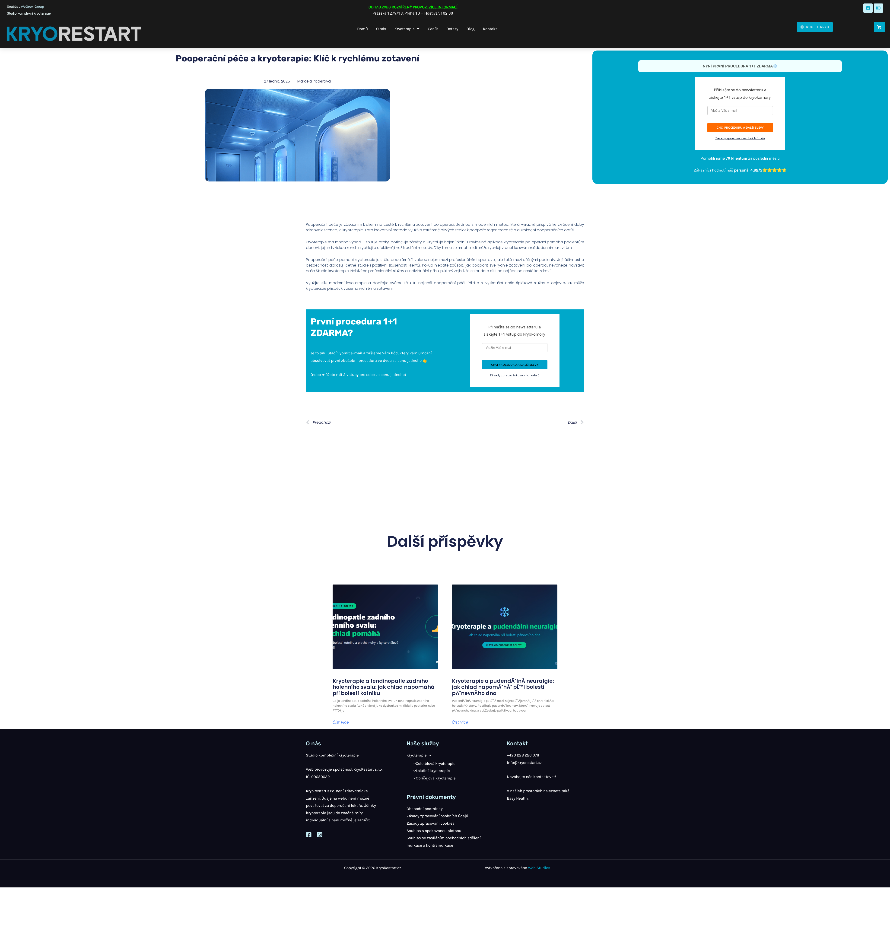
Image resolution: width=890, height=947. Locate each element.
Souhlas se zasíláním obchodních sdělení (444, 838)
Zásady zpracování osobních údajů (740, 138)
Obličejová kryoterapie (436, 778)
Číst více (341, 722)
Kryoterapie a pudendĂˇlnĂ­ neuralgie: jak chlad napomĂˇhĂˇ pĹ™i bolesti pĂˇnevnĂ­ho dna (503, 687)
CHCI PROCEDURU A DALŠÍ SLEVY (740, 127)
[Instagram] (320, 835)
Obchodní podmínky (425, 808)
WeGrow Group (32, 6)
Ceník (433, 28)
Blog (471, 28)
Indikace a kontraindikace (430, 845)
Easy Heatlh (517, 798)
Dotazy (452, 28)
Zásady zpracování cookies (431, 823)
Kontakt (490, 28)
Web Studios (539, 867)
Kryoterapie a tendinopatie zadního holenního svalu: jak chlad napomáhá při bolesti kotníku (384, 687)
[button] (429, 755)
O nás (381, 28)
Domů (362, 28)
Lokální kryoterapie (433, 770)
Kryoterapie (404, 28)
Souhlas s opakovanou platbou (434, 830)
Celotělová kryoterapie (435, 763)
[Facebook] (309, 835)
